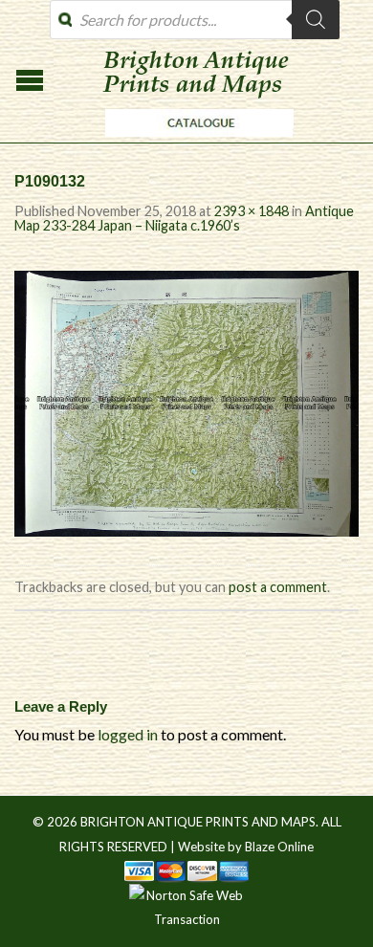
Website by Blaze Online (246, 846)
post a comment (278, 587)
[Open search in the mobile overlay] (195, 19)
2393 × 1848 (251, 211)
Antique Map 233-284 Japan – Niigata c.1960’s (184, 217)
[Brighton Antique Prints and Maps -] (195, 141)
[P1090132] (186, 401)
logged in (128, 734)
